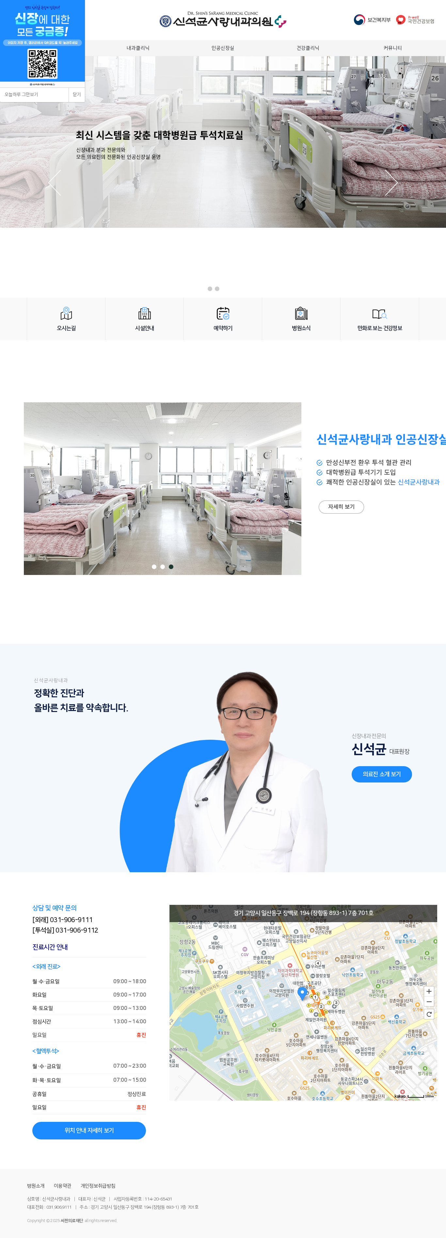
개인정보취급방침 (98, 1186)
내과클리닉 (138, 48)
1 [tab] (154, 567)
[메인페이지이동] (223, 26)
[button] (210, 288)
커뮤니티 (393, 48)
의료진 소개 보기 (382, 774)
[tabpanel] (162, 488)
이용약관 (62, 1186)
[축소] (429, 1001)
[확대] (429, 991)
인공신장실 (223, 48)
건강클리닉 (307, 48)
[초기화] (429, 1014)
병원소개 (35, 1186)
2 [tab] (162, 567)
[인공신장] (340, 434)
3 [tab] (171, 567)
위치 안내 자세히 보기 (89, 1130)
